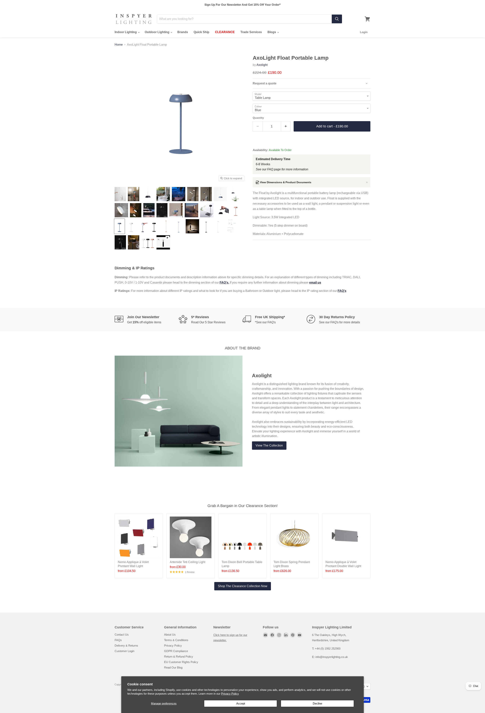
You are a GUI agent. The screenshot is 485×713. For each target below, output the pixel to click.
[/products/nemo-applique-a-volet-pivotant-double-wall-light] (346, 537)
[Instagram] (279, 635)
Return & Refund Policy (178, 656)
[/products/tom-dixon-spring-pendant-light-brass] (294, 537)
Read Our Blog (173, 667)
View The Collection (269, 445)
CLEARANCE (225, 32)
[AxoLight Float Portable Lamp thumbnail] (120, 194)
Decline (317, 703)
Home (119, 44)
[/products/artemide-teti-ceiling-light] (190, 537)
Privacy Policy (230, 693)
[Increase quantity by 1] (286, 126)
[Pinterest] (292, 635)
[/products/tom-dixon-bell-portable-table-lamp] (242, 537)
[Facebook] (272, 635)
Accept (240, 703)
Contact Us (122, 634)
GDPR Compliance (176, 651)
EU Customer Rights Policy (181, 662)
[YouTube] (299, 635)
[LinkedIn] (286, 635)
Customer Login (124, 651)
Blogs (272, 32)
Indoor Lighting (126, 32)
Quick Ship (201, 32)
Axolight (262, 64)
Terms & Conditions (176, 640)
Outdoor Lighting (157, 32)
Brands (182, 32)
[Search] (337, 19)
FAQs (118, 640)
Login (364, 32)
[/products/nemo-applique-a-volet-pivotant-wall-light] (139, 537)
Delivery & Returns (126, 645)
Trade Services (251, 32)
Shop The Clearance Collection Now (242, 586)
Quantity (258, 117)
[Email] (265, 635)
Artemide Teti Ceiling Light (187, 562)
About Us (170, 634)
